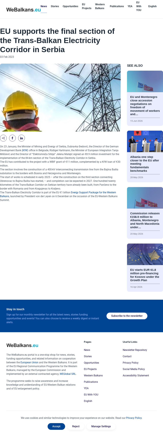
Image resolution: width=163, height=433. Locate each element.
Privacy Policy (130, 362)
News (44, 6)
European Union (29, 362)
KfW (25, 150)
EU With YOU (138, 6)
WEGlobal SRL (68, 373)
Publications (117, 6)
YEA (86, 388)
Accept (56, 426)
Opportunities (70, 6)
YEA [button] (130, 6)
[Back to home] (23, 9)
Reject (75, 426)
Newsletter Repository (135, 350)
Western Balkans (93, 375)
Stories (55, 6)
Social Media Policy (134, 369)
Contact (127, 356)
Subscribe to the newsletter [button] (127, 315)
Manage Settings (101, 426)
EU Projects (86, 6)
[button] (152, 6)
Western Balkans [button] (100, 6)
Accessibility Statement (136, 375)
